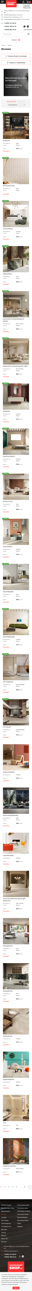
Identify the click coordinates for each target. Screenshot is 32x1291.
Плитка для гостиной (23, 1211)
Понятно (16, 1288)
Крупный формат (22, 1217)
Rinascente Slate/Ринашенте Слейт (15, 366)
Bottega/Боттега (9, 186)
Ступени (3, 1217)
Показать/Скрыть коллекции (17, 56)
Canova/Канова (8, 855)
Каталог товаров (6, 1205)
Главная (3, 45)
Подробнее (6, 151)
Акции (19, 1223)
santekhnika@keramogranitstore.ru (13, 19)
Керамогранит (5, 1211)
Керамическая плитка (7, 1208)
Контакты (4, 1241)
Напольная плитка (22, 1214)
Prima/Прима (7, 274)
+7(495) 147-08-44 (10, 23)
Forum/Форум (7, 946)
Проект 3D (4, 1238)
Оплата (3, 1232)
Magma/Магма (7, 991)
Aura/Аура (6, 140)
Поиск (28, 34)
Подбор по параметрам (17, 62)
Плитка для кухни (22, 1208)
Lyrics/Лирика (8, 229)
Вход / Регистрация (23, 1)
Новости (3, 1235)
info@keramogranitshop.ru (11, 15)
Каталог (14, 40)
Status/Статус (8, 501)
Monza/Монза (7, 1036)
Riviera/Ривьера (8, 1079)
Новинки (19, 1226)
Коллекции (11, 101)
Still (4, 1122)
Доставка (4, 1229)
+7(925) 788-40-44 (10, 26)
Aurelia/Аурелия (8, 772)
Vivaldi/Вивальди (9, 637)
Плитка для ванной (23, 1205)
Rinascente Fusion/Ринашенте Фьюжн (13, 320)
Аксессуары (5, 1220)
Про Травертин (8, 682)
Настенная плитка (22, 1220)
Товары (21, 101)
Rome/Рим (6, 411)
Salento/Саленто (9, 456)
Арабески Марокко (9, 1166)
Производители (6, 1223)
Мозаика (3, 1214)
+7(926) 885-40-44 (10, 29)
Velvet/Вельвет (8, 591)
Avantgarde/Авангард (10, 815)
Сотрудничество (6, 1226)
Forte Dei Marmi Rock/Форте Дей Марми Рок (14, 900)
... (20, 1187)
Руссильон (7, 727)
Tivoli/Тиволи (7, 546)
